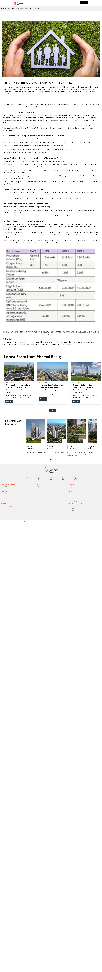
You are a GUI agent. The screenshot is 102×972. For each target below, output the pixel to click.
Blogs (8, 8)
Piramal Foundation (73, 508)
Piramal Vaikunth (5, 491)
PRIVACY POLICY (36, 521)
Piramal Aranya (4, 486)
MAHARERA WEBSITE (61, 521)
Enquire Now (84, 2)
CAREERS (3, 503)
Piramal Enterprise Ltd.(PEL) (75, 503)
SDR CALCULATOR (5, 509)
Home (2, 8)
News (70, 486)
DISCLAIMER (43, 521)
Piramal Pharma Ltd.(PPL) (74, 505)
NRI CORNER (4, 501)
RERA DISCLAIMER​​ (69, 521)
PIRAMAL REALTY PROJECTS (7, 484)
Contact (37, 489)
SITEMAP (75, 521)
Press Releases (72, 489)
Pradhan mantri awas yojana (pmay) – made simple (26, 8)
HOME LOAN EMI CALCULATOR (8, 506)
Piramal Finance (72, 510)
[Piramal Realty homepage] (18, 3)
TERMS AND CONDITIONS (51, 521)
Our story (37, 486)
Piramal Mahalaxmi (5, 489)
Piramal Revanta (4, 493)
